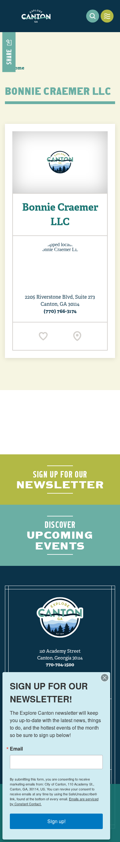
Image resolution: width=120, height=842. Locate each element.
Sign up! (56, 821)
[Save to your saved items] (43, 336)
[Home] (36, 16)
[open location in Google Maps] (60, 264)
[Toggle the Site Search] (92, 16)
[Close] (104, 677)
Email (16, 748)
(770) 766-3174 (60, 311)
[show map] (77, 336)
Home (17, 68)
